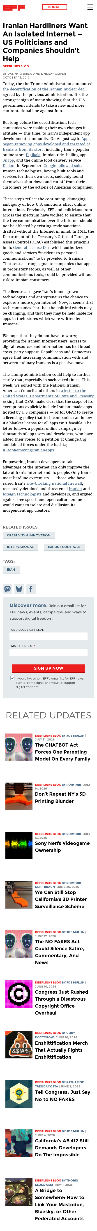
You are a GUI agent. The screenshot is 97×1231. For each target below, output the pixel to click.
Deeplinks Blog (48, 735)
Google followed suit (62, 165)
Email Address (20, 645)
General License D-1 (31, 247)
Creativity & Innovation (29, 535)
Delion (8, 165)
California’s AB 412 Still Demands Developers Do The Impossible (62, 1147)
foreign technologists (22, 494)
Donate (55, 7)
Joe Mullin (75, 735)
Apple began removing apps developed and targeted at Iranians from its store (47, 144)
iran (11, 569)
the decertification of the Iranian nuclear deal (44, 89)
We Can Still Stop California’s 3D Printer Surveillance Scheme (61, 899)
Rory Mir (73, 784)
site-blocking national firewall (54, 483)
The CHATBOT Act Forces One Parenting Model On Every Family (62, 752)
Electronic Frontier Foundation (15, 8)
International (20, 547)
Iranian (75, 488)
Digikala (33, 155)
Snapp (8, 160)
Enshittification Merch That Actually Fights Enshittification (61, 1050)
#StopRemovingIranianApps (28, 450)
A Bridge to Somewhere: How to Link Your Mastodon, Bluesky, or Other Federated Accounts (59, 1204)
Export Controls (64, 547)
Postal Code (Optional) (26, 629)
